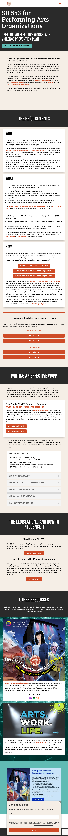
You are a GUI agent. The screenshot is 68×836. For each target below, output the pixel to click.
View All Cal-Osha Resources (34, 266)
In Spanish (34, 341)
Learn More (33, 579)
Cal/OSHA (50, 82)
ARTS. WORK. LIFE (41, 742)
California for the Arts (17, 82)
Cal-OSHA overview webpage (18, 206)
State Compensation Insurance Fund (18, 84)
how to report (22, 236)
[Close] (60, 802)
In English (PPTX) (16, 426)
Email (10, 813)
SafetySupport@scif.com (40, 304)
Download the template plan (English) (34, 271)
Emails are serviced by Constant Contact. (43, 825)
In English (34, 336)
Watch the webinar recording (16, 46)
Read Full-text (34, 553)
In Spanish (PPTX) (16, 431)
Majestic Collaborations (42, 80)
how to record (10, 236)
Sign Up (34, 830)
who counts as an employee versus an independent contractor (26, 150)
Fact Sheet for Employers (37, 206)
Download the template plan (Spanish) (34, 276)
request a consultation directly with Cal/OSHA (45, 281)
